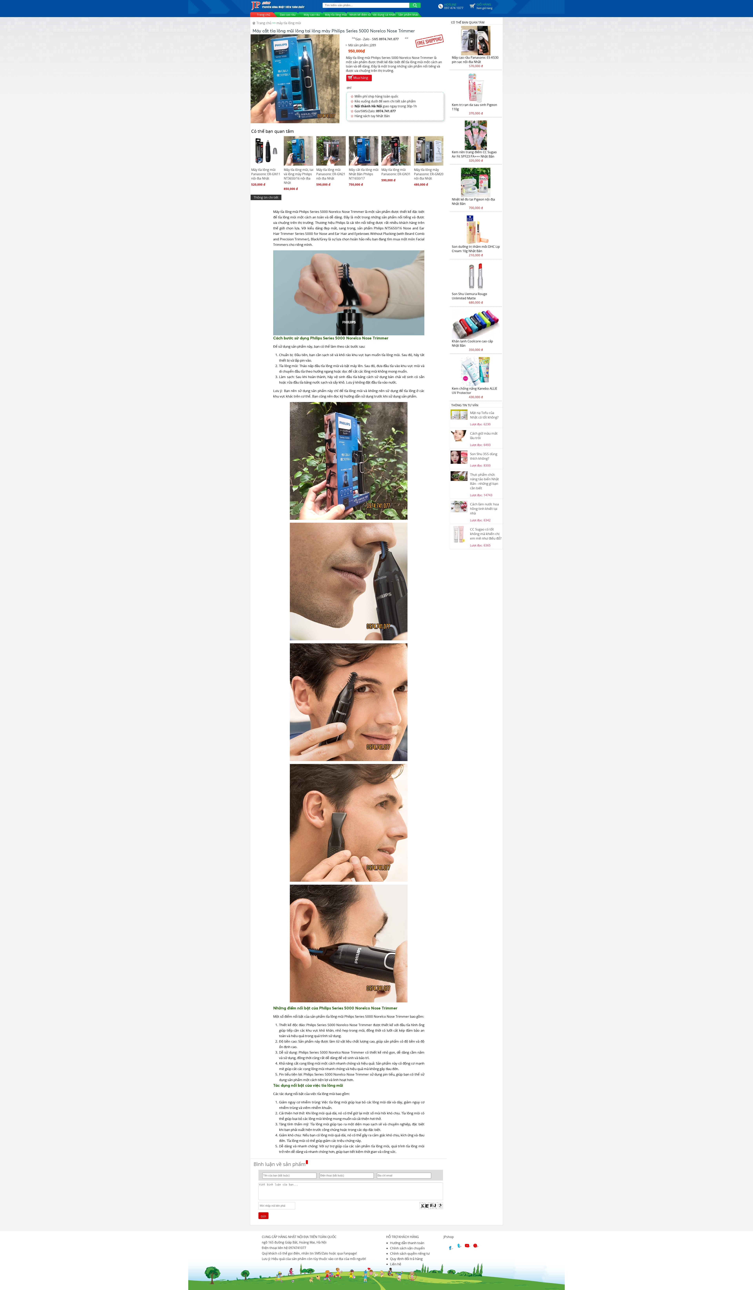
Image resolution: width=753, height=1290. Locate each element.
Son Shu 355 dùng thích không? (483, 456)
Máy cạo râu (312, 14)
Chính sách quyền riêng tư (410, 1253)
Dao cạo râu (288, 14)
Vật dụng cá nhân (384, 14)
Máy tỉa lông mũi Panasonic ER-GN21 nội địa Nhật (330, 174)
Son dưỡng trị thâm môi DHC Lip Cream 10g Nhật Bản (476, 248)
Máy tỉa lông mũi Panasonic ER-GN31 (395, 172)
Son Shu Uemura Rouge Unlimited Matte (469, 296)
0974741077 (297, 1248)
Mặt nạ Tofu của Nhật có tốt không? (484, 414)
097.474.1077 (453, 7)
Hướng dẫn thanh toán (407, 1243)
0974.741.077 (389, 39)
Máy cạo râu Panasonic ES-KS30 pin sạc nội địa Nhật (475, 59)
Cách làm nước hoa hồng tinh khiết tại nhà (484, 508)
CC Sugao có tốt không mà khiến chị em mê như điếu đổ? (485, 534)
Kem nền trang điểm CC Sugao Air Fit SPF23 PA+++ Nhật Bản (474, 154)
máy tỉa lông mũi (288, 23)
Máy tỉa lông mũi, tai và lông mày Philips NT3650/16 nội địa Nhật (298, 176)
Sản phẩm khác (408, 14)
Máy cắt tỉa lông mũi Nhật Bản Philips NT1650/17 (363, 174)
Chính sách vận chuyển (407, 1248)
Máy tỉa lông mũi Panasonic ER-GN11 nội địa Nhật (265, 174)
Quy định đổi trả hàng (406, 1258)
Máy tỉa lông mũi (336, 14)
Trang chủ (263, 14)
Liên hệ (395, 1264)
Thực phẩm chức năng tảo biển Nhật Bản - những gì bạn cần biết (484, 481)
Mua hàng (360, 78)
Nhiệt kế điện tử (360, 14)
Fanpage (350, 1253)
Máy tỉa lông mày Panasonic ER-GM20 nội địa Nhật (428, 174)
